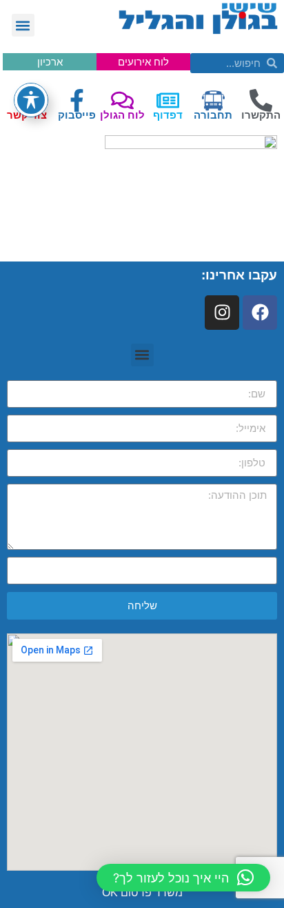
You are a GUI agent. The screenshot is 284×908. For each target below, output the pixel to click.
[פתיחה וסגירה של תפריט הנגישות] (31, 100)
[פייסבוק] (76, 100)
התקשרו (261, 115)
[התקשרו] (261, 100)
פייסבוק (77, 115)
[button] (23, 25)
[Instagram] (222, 312)
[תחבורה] (213, 100)
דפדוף (168, 115)
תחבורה (213, 115)
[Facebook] (260, 312)
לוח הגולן (122, 115)
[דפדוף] (167, 100)
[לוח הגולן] (122, 100)
